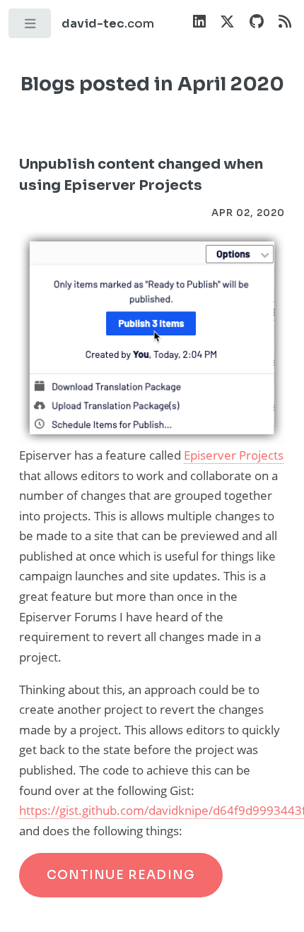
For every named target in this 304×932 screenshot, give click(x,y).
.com (108, 23)
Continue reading (121, 875)
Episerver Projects (233, 454)
